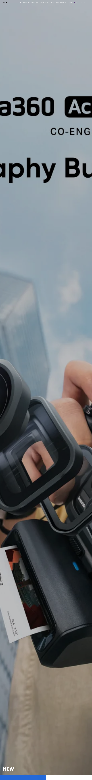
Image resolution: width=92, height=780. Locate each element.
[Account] (84, 2)
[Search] (81, 2)
